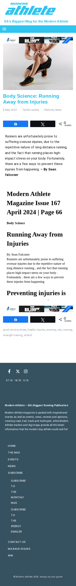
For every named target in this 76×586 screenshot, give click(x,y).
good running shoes (15, 329)
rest (59, 329)
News (58, 109)
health (31, 329)
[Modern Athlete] (30, 8)
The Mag (14, 452)
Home (12, 445)
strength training (12, 335)
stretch (28, 335)
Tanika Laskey (30, 109)
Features (49, 109)
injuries (40, 329)
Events (13, 459)
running (67, 329)
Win (10, 555)
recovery (51, 329)
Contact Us (17, 541)
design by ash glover (51, 576)
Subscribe (15, 472)
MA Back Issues (19, 548)
